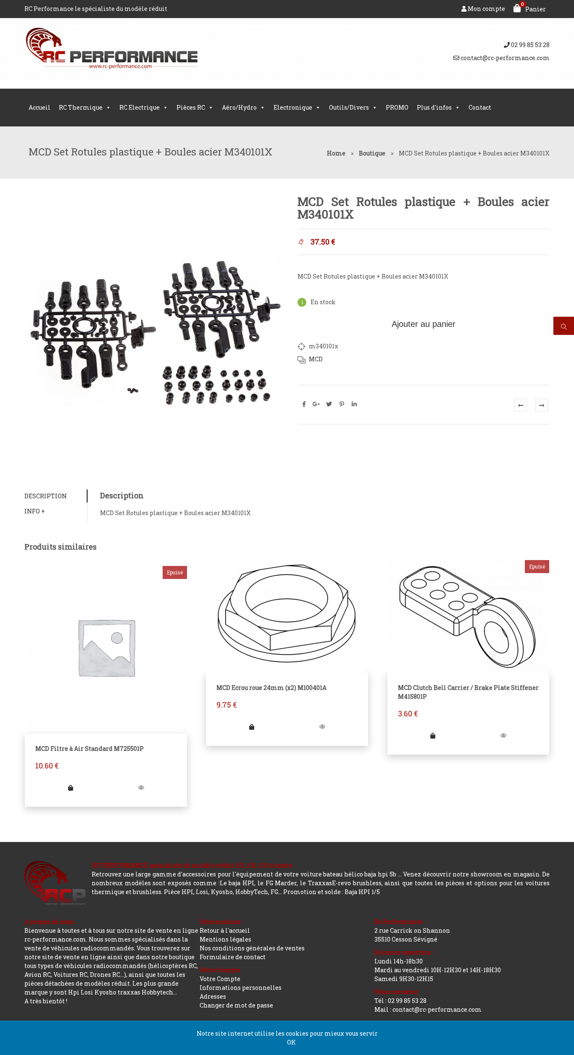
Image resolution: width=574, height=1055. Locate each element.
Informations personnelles (241, 988)
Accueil (39, 107)
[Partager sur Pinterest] (341, 404)
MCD (316, 359)
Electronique (293, 107)
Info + (34, 511)
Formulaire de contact (233, 957)
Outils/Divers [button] (349, 107)
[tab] (55, 496)
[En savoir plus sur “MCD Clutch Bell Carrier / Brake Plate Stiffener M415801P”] (432, 735)
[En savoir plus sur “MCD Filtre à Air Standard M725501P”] (70, 787)
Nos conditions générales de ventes (252, 948)
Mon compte (485, 9)
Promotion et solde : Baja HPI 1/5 (331, 892)
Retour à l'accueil (225, 930)
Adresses (213, 996)
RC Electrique (139, 107)
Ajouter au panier (424, 324)
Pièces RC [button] (190, 107)
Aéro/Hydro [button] (239, 107)
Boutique (372, 153)
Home (336, 153)
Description (45, 496)
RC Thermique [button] (81, 107)
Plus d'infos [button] (434, 107)
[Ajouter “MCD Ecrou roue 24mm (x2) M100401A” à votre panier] (251, 726)
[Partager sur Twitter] (329, 404)
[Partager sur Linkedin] (354, 404)
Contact (480, 107)
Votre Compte (220, 979)
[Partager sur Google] (316, 404)
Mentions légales (225, 939)
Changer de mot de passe (236, 1005)
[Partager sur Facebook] (304, 404)
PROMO (397, 107)
